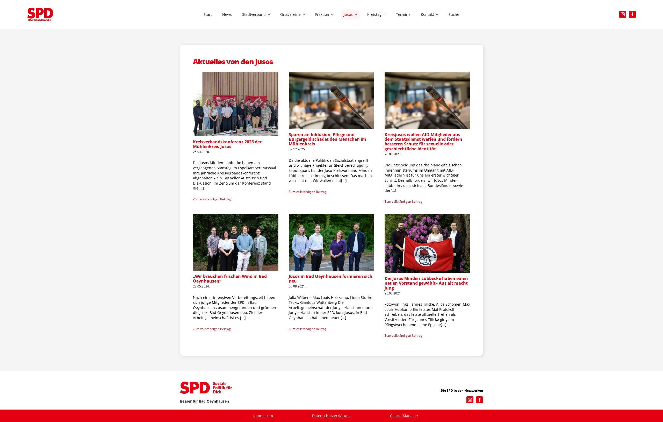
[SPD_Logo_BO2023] (40, 9)
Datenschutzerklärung (331, 415)
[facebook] (632, 14)
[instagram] (622, 14)
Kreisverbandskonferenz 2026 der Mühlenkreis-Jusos (227, 144)
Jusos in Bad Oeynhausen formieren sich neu (330, 278)
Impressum (263, 415)
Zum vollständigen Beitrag (212, 199)
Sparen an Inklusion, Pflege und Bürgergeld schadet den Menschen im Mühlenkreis (327, 139)
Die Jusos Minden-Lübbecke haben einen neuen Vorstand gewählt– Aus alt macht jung (426, 283)
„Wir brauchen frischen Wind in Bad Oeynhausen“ (230, 278)
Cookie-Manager (404, 415)
